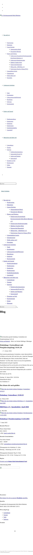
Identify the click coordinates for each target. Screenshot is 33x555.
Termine (9, 282)
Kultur (9, 301)
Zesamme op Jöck (12, 296)
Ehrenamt (9, 303)
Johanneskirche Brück (17, 209)
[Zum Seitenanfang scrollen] (0, 553)
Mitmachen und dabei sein (11, 277)
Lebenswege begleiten (10, 244)
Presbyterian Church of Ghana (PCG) (21, 233)
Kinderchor (10, 268)
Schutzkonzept (11, 237)
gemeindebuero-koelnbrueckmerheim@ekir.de (15, 444)
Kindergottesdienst (12, 263)
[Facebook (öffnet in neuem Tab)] (4, 4)
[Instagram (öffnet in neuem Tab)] (4, 7)
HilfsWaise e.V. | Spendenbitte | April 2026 (14, 407)
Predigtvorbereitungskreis (18, 287)
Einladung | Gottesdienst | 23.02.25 (12, 395)
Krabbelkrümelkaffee (13, 273)
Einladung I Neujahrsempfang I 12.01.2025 (14, 419)
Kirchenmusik (11, 298)
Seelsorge (9, 256)
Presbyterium (10, 202)
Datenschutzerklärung (5, 552)
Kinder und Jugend (9, 261)
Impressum (30, 551)
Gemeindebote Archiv (13, 235)
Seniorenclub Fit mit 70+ (17, 289)
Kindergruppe (11, 270)
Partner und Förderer (12, 214)
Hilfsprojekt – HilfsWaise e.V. (19, 230)
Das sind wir (7, 200)
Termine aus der (13, 461)
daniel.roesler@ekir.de (9, 433)
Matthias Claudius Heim (17, 226)
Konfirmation (10, 249)
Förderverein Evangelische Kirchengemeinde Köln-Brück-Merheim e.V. (22, 219)
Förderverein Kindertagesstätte (19, 223)
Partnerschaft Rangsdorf (17, 228)
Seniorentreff (14, 294)
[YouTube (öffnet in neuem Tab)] (4, 10)
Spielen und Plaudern (16, 291)
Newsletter (10, 242)
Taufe (8, 247)
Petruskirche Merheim (17, 212)
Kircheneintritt (11, 258)
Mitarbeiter (10, 205)
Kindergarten (10, 266)
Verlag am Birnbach (5, 341)
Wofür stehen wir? (12, 240)
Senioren (9, 284)
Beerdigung (10, 254)
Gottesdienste (10, 280)
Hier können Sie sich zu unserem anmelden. (14, 498)
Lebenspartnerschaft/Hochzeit (15, 251)
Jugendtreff (10, 275)
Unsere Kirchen (11, 207)
